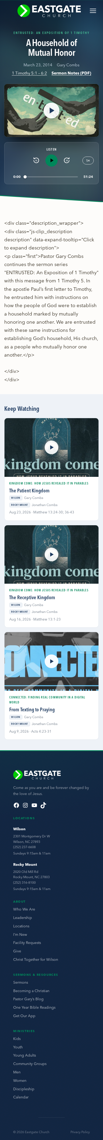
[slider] (51, 177)
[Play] (51, 160)
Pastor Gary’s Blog (28, 999)
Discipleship (23, 1089)
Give (17, 951)
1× (88, 160)
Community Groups (29, 1063)
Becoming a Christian (31, 990)
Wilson (19, 829)
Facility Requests (27, 942)
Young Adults (24, 1055)
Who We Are (24, 909)
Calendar (21, 1097)
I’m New (20, 934)
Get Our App (24, 1015)
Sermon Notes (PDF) (71, 73)
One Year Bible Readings (34, 1007)
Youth (18, 1047)
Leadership (22, 917)
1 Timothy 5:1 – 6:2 (29, 73)
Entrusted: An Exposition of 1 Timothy (51, 33)
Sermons (20, 982)
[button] (51, 110)
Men (17, 1072)
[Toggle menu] (93, 11)
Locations (21, 926)
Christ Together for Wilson (35, 959)
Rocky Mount (25, 864)
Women (19, 1080)
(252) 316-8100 (24, 882)
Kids (17, 1038)
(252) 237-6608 (24, 847)
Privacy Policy (80, 1132)
